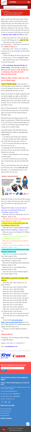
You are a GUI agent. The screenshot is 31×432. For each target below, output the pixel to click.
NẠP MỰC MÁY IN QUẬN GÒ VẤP (12, 14)
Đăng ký (4, 370)
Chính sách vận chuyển (6, 408)
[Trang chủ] (2, 11)
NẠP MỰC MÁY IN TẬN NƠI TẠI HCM (13, 12)
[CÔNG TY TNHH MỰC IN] (4, 2)
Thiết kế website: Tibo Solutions (15, 430)
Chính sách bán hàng (5, 411)
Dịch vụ (7, 11)
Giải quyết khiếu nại (5, 415)
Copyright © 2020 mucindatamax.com (15, 428)
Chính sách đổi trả (4, 413)
